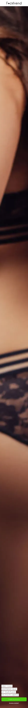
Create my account (14, 699)
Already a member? (14, 703)
